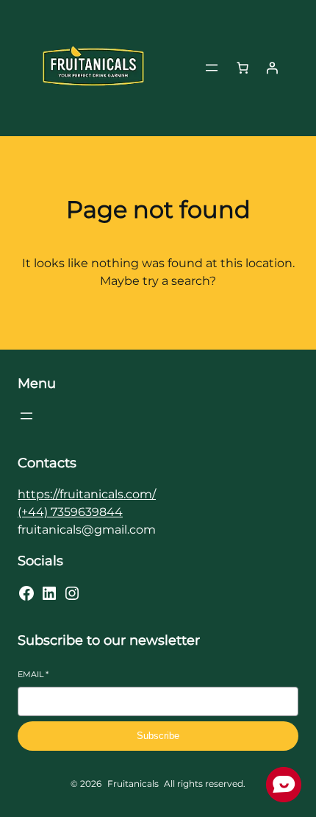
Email (33, 674)
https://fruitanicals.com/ (87, 494)
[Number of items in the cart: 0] (242, 67)
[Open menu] (211, 68)
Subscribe (158, 735)
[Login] (272, 67)
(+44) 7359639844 (70, 512)
